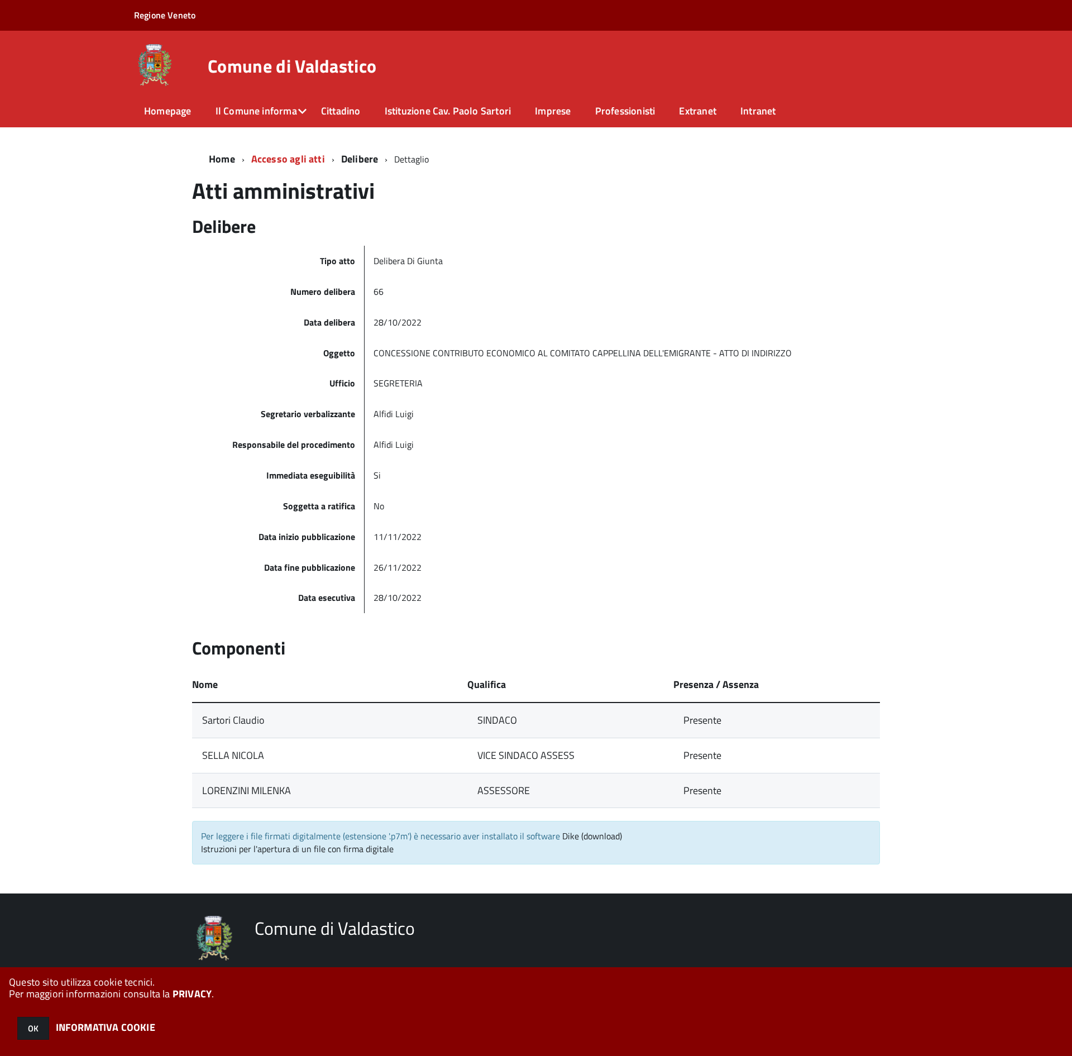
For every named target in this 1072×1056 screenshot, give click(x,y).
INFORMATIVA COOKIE (105, 1027)
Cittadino (341, 110)
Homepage (167, 110)
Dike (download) (592, 836)
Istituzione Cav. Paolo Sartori (448, 110)
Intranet (758, 110)
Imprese (553, 110)
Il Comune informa (256, 110)
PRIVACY (192, 993)
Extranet (697, 110)
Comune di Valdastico (292, 66)
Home (222, 158)
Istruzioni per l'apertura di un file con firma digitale (297, 849)
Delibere (359, 158)
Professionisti (625, 110)
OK (33, 1028)
